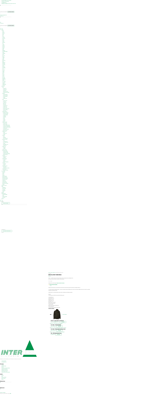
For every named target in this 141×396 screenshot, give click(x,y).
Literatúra (3, 135)
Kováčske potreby (4, 182)
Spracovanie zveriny (4, 139)
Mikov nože (4, 103)
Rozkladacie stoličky (5, 152)
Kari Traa (3, 55)
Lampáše (4, 159)
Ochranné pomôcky (4, 179)
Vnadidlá (4, 148)
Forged (3, 44)
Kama (3, 54)
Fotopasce (3, 155)
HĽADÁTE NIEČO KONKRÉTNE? (3, 25)
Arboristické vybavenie (5, 178)
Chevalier (3, 37)
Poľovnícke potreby (4, 150)
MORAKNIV (3, 62)
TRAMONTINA (4, 84)
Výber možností (59, 326)
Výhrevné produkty (5, 151)
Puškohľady (3, 190)
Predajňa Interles (4, 193)
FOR (2, 43)
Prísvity (3, 191)
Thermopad (3, 82)
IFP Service (3, 197)
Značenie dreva (4, 181)
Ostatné (3, 184)
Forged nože (4, 102)
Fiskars (3, 41)
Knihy (4, 136)
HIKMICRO (3, 50)
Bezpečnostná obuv (4, 177)
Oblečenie (3, 93)
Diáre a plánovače (5, 138)
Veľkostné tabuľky (4, 196)
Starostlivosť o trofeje (6, 129)
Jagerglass (3, 53)
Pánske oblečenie (5, 94)
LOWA (3, 58)
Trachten (3, 83)
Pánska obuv (4, 88)
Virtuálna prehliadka (4, 194)
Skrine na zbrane (5, 130)
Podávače (4, 157)
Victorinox (3, 85)
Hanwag (3, 47)
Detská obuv (4, 90)
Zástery (4, 143)
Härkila (3, 48)
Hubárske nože (5, 106)
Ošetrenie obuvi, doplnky (6, 92)
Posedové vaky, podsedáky (6, 153)
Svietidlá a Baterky (4, 158)
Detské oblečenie (5, 96)
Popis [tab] (50, 285)
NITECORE (3, 63)
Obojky (4, 132)
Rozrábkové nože (5, 141)
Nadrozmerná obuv (5, 91)
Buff (3, 35)
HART (3, 49)
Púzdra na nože (5, 107)
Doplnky (4, 97)
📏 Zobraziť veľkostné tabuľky (52, 284)
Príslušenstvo (5, 156)
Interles (3, 52)
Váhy (4, 140)
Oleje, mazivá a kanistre (5, 183)
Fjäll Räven (3, 42)
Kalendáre (4, 137)
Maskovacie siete (5, 154)
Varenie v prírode (4, 149)
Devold (3, 40)
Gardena (3, 45)
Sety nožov (4, 110)
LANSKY (3, 57)
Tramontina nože (5, 105)
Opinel (3, 65)
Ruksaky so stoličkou (5, 112)
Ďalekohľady (3, 187)
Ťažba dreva (3, 180)
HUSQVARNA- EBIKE (4, 51)
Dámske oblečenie (5, 95)
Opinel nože (4, 104)
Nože (3, 99)
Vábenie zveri (4, 146)
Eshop (3, 195)
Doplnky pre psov (4, 131)
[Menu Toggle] (1, 200)
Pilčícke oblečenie (4, 176)
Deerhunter (3, 38)
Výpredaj (3, 192)
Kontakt (3, 198)
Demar (3, 39)
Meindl (3, 59)
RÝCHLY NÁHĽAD (64, 314)
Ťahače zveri (4, 145)
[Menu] (1, 29)
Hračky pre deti (5, 98)
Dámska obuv (5, 89)
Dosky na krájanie (5, 109)
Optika (2, 186)
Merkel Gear (3, 60)
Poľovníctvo (3, 86)
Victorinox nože (5, 100)
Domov (49, 272)
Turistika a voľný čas (4, 185)
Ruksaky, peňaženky (4, 111)
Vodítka (4, 134)
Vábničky (4, 147)
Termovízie (3, 189)
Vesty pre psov (5, 133)
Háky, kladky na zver (5, 144)
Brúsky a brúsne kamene (6, 108)
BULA (3, 36)
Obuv (3, 87)
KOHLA (3, 56)
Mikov (3, 61)
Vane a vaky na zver (5, 142)
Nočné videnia (4, 188)
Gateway (3, 46)
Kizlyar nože (4, 101)
